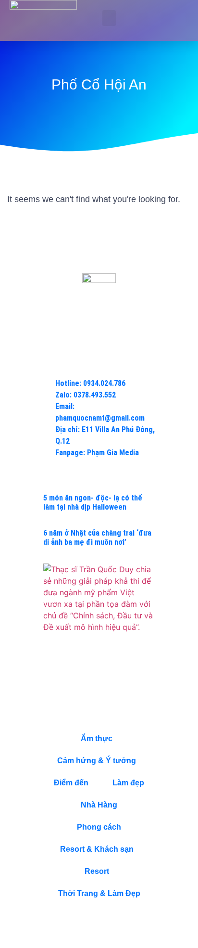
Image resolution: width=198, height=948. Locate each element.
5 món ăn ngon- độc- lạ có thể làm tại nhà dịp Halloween (92, 502)
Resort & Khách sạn (97, 849)
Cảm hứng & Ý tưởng (96, 760)
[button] (109, 18)
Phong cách (99, 827)
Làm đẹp (128, 783)
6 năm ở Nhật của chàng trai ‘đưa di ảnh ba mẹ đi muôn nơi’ (97, 537)
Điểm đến (71, 783)
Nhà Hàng (99, 805)
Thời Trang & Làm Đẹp (99, 893)
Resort (97, 871)
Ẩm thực (96, 738)
